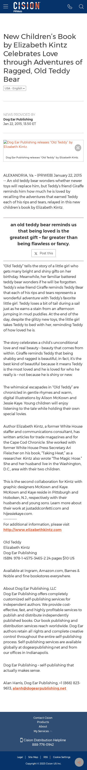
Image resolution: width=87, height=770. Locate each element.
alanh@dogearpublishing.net (39, 688)
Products (43, 722)
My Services (42, 731)
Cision (49, 763)
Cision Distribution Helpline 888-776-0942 (44, 742)
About (43, 726)
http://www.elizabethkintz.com (32, 530)
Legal (20, 757)
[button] (70, 6)
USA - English (14, 88)
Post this (46, 253)
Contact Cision (42, 717)
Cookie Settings (61, 757)
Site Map (33, 757)
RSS (46, 757)
